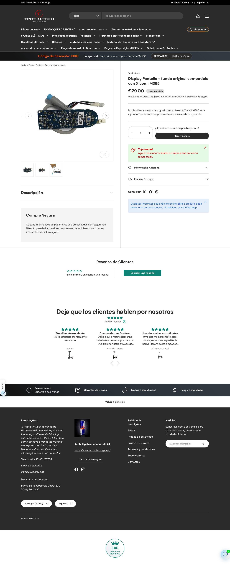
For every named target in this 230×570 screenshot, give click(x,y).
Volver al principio (115, 401)
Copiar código (182, 56)
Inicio (23, 65)
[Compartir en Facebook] (150, 192)
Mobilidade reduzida (64, 35)
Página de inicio (30, 29)
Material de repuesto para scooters (129, 42)
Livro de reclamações (90, 459)
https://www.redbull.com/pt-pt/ (92, 450)
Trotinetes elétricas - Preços (130, 29)
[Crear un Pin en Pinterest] (157, 192)
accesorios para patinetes (37, 48)
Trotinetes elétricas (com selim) (119, 35)
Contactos (134, 461)
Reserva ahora (182, 135)
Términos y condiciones (141, 449)
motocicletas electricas (85, 42)
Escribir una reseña (142, 273)
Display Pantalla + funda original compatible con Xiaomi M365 (47, 65)
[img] (115, 318)
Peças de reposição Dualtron (79, 48)
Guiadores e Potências (161, 48)
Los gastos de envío (160, 96)
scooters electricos (91, 29)
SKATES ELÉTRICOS (32, 35)
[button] (207, 15)
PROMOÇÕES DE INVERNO (60, 29)
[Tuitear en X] (144, 192)
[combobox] (126, 15)
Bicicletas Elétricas (33, 42)
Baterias (57, 42)
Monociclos (153, 35)
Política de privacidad (140, 436)
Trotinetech (134, 73)
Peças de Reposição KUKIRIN (121, 48)
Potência (85, 35)
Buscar (132, 430)
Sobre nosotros (136, 455)
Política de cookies (138, 443)
